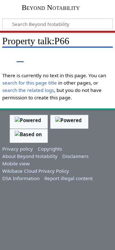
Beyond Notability (51, 8)
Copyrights (50, 149)
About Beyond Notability (29, 156)
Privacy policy (17, 149)
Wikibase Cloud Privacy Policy (35, 171)
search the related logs (28, 90)
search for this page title (29, 82)
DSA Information (21, 178)
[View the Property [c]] (5, 57)
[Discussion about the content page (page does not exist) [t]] (20, 57)
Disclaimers (75, 156)
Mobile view (16, 163)
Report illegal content (68, 178)
